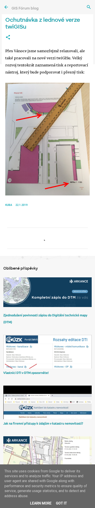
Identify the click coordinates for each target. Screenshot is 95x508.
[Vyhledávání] (88, 7)
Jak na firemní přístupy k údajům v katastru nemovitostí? (43, 423)
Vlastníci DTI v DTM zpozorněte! (26, 373)
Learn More (40, 503)
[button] (8, 37)
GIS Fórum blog (25, 8)
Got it (61, 503)
